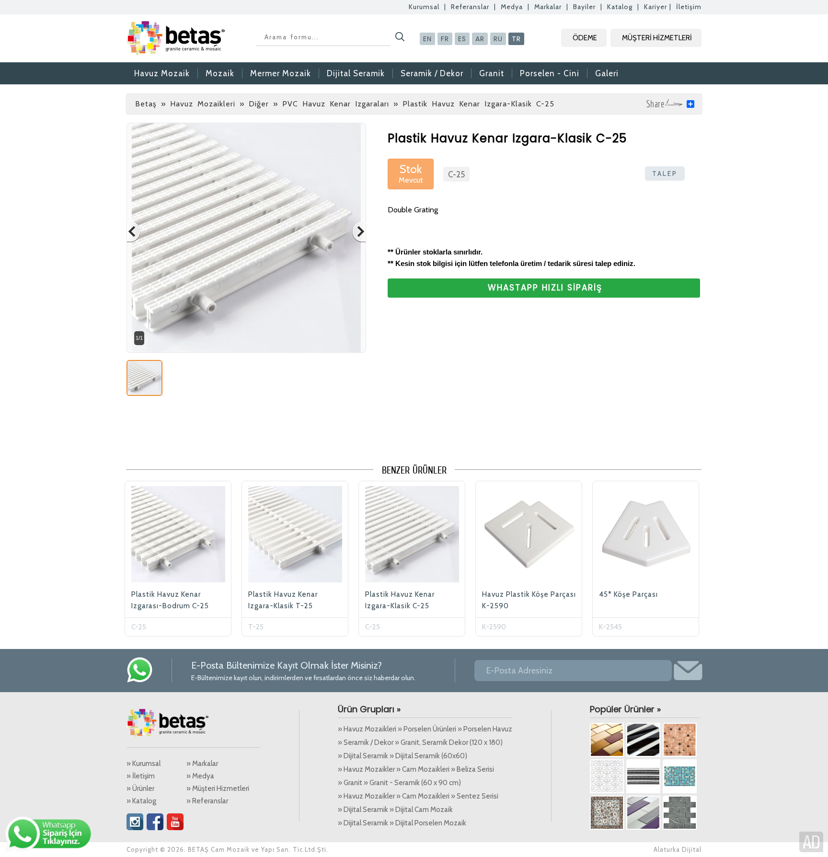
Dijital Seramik (356, 73)
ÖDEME (585, 38)
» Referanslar (207, 801)
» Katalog (141, 801)
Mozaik (220, 73)
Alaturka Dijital (678, 849)
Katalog (619, 6)
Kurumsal (424, 6)
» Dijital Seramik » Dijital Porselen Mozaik (402, 823)
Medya (512, 6)
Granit (491, 73)
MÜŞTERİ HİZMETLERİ (657, 38)
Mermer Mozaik (280, 73)
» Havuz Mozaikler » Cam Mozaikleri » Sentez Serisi (418, 796)
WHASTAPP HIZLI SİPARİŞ (545, 287)
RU (498, 39)
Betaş (146, 103)
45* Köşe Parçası (628, 594)
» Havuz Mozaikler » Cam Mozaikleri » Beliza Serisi (416, 769)
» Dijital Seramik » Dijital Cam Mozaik (395, 809)
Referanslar (470, 6)
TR (516, 39)
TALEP (665, 173)
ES (462, 39)
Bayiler (584, 6)
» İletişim (140, 776)
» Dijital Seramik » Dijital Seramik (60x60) (402, 756)
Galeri (607, 73)
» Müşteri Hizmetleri (217, 788)
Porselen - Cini (549, 73)
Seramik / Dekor (432, 73)
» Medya (200, 776)
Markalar (548, 6)
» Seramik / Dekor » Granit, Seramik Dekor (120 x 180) (420, 742)
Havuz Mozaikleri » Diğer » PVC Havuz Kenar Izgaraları (279, 103)
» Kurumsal (143, 763)
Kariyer (655, 6)
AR (479, 39)
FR (445, 39)
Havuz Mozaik (162, 73)
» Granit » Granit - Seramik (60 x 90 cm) (399, 782)
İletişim (689, 6)
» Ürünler (140, 788)
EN (427, 39)
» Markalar (202, 763)
